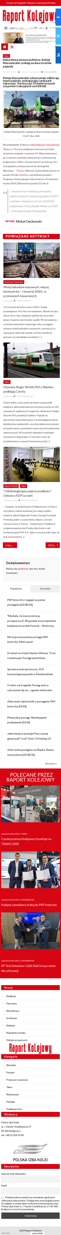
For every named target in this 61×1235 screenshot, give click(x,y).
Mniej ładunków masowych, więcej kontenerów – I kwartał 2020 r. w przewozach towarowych (26, 291)
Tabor (6, 56)
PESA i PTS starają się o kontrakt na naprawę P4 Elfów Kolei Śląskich (54, 545)
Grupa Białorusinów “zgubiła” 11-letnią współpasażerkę (12, 545)
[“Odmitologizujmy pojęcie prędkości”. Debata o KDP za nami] (31, 464)
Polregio (10, 1101)
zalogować (22, 568)
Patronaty (11, 1003)
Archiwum (11, 1018)
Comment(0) (50, 72)
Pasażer (10, 1072)
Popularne (16, 588)
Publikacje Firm (14, 1109)
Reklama (10, 1025)
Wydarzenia (12, 1094)
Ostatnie (45, 588)
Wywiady (11, 1065)
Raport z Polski (11, 486)
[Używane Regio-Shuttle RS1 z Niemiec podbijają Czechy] (31, 360)
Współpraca (12, 1010)
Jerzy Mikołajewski (25, 396)
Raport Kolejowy (24, 300)
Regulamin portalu (15, 1032)
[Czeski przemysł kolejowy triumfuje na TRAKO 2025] (30, 806)
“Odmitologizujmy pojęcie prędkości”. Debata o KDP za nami (27, 493)
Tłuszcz (20, 170)
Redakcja (11, 996)
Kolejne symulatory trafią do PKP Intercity (29, 905)
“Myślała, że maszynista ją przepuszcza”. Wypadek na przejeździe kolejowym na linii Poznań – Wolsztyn (31, 620)
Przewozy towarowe (13, 282)
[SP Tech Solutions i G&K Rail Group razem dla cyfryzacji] (30, 932)
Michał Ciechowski (30, 72)
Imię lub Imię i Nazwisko (13, 1173)
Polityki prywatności (16, 1040)
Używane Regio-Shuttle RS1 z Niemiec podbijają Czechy (28, 389)
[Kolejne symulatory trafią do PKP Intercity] (30, 871)
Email (4, 1185)
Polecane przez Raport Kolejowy (30, 777)
